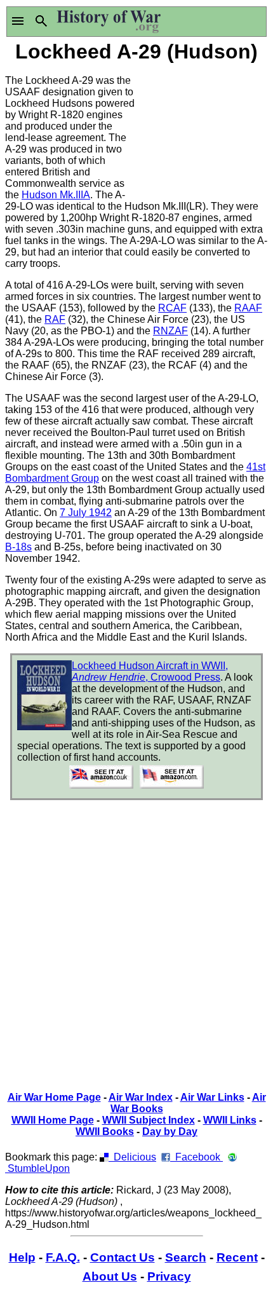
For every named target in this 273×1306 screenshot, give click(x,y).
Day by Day (169, 1131)
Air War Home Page (54, 1097)
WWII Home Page (52, 1120)
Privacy (169, 1276)
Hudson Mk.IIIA (56, 194)
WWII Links (229, 1120)
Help (22, 1257)
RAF (54, 319)
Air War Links (212, 1097)
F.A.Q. (63, 1257)
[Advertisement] (202, 129)
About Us (110, 1276)
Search (185, 1257)
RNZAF (170, 330)
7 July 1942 (86, 512)
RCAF (172, 308)
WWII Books (105, 1131)
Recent (237, 1257)
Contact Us (122, 1257)
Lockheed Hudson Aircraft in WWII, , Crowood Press (150, 671)
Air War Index (141, 1097)
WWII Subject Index (148, 1120)
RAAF (248, 308)
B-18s (18, 546)
